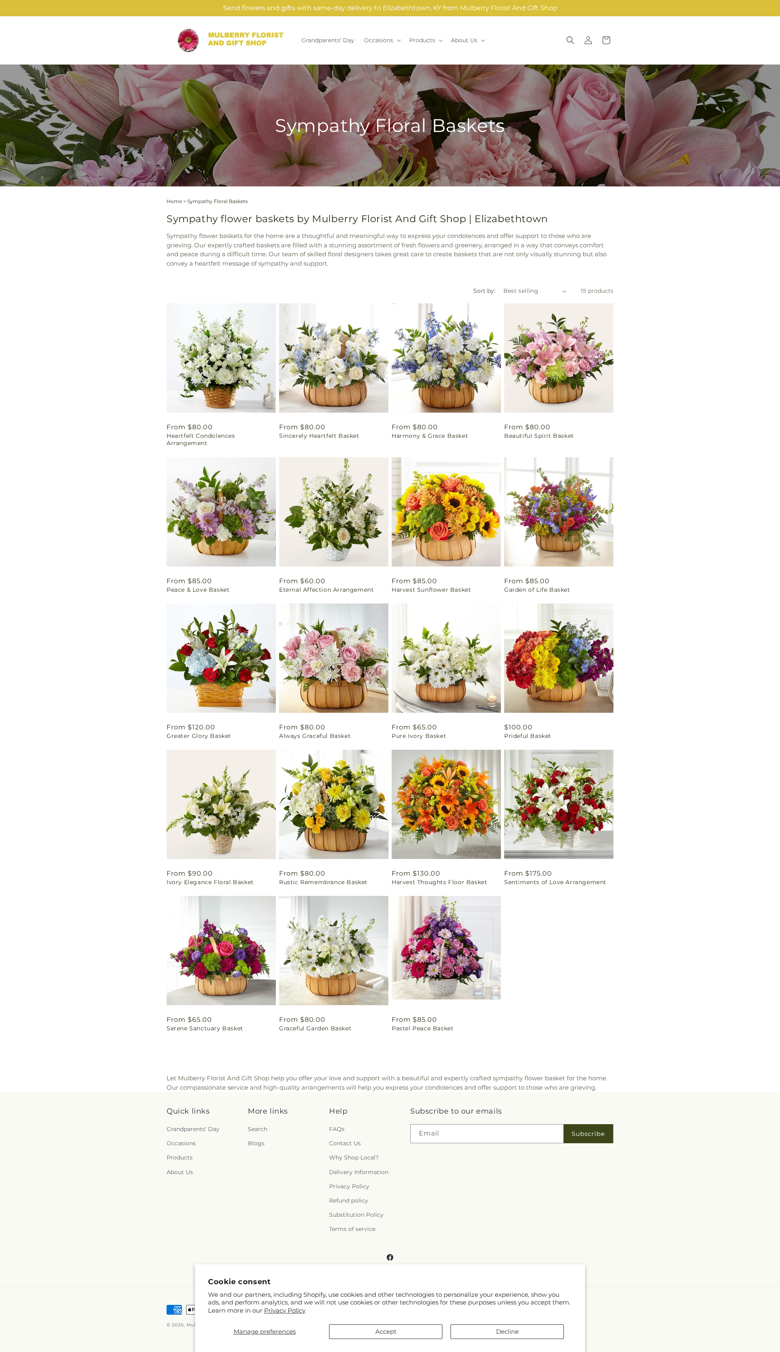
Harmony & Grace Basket (430, 435)
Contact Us (345, 1143)
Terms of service (352, 1229)
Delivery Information (358, 1172)
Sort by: (484, 290)
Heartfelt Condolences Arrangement (201, 439)
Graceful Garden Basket (315, 1028)
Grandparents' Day (193, 1129)
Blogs (256, 1143)
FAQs (336, 1129)
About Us (180, 1172)
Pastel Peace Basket (422, 1028)
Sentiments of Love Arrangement (555, 882)
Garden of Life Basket (537, 589)
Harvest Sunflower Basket (431, 589)
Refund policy (348, 1201)
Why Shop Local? (354, 1158)
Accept (385, 1331)
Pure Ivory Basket (419, 736)
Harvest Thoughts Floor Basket (439, 882)
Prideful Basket (527, 736)
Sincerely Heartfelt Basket (319, 435)
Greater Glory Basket (199, 736)
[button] (381, 40)
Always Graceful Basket (315, 736)
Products (180, 1158)
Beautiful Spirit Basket (539, 435)
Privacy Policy (285, 1310)
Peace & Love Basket (198, 589)
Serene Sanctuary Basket (205, 1028)
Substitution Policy (356, 1215)
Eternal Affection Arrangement (326, 589)
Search (257, 1129)
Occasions (181, 1143)
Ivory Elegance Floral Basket (210, 882)
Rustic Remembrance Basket (323, 882)
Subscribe (588, 1134)
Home (174, 201)
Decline (507, 1331)
